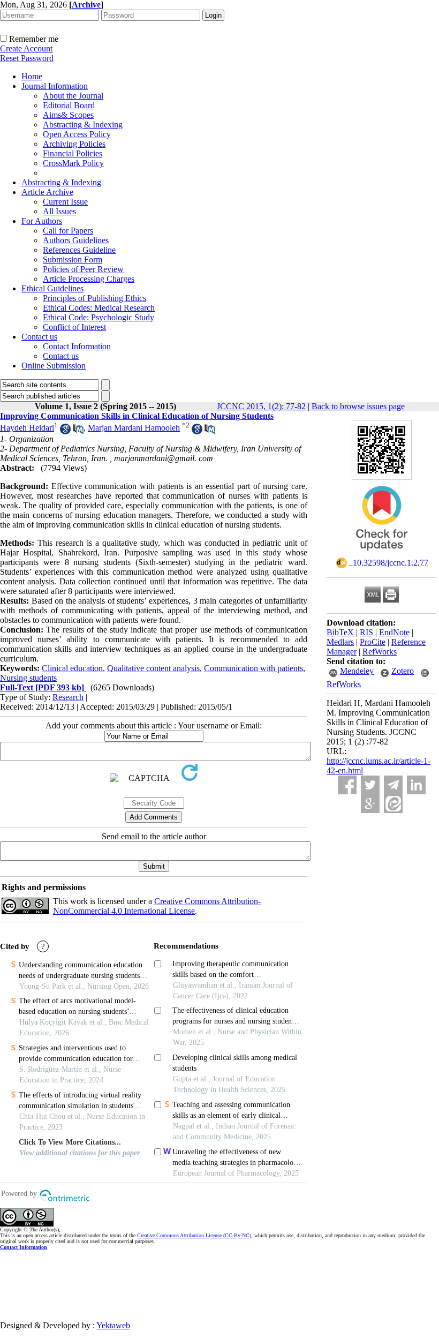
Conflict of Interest (74, 327)
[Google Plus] (370, 803)
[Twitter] (370, 785)
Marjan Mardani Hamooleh (134, 427)
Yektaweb (113, 1325)
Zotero (402, 670)
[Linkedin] (416, 785)
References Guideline (79, 249)
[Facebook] (347, 785)
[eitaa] (393, 803)
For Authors (41, 220)
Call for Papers (68, 230)
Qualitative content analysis (153, 668)
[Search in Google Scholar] (65, 431)
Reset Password (27, 58)
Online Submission (53, 365)
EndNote (394, 632)
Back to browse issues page (358, 406)
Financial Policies (72, 153)
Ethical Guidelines (52, 288)
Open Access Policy (77, 134)
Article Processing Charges (88, 278)
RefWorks (379, 651)
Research (68, 697)
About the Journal (73, 95)
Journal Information (54, 86)
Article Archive (47, 192)
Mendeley (357, 670)
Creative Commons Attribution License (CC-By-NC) (194, 1235)
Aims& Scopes (68, 114)
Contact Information (77, 346)
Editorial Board (69, 105)
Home (31, 76)
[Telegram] (393, 785)
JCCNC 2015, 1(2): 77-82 (261, 406)
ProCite (372, 641)
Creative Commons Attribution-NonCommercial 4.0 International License (157, 906)
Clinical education (72, 668)
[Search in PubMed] (78, 431)
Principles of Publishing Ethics (94, 298)
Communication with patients (253, 668)
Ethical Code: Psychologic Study (98, 317)
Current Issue (65, 201)
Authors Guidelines (76, 240)
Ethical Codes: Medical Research (99, 307)
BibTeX (340, 632)
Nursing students (28, 677)
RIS (366, 632)
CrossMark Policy (73, 163)
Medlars (340, 641)
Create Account (26, 48)
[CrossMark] (381, 554)
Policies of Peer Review (83, 269)
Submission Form (72, 259)
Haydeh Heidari (27, 427)
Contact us (39, 336)
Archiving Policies (74, 143)
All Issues (59, 211)
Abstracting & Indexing (83, 124)
